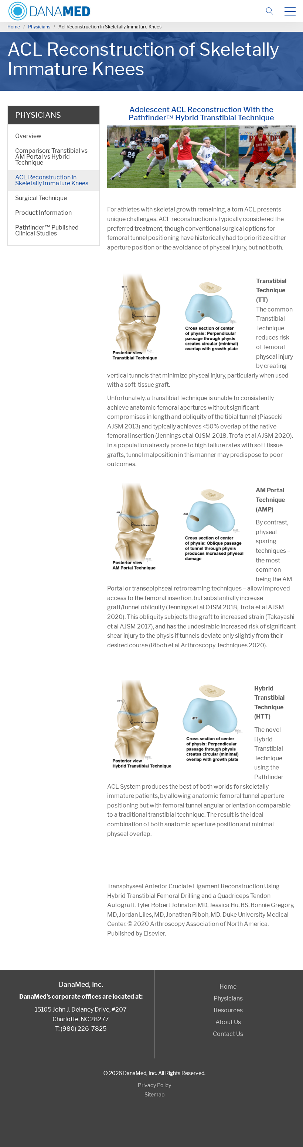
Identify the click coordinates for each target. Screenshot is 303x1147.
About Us (228, 1022)
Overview (28, 136)
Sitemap (154, 1094)
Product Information (43, 212)
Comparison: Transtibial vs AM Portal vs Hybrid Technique (51, 156)
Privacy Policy (154, 1085)
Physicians (39, 27)
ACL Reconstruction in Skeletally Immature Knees (51, 180)
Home (13, 27)
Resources (228, 1010)
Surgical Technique (41, 198)
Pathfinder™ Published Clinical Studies (47, 230)
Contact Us (228, 1033)
